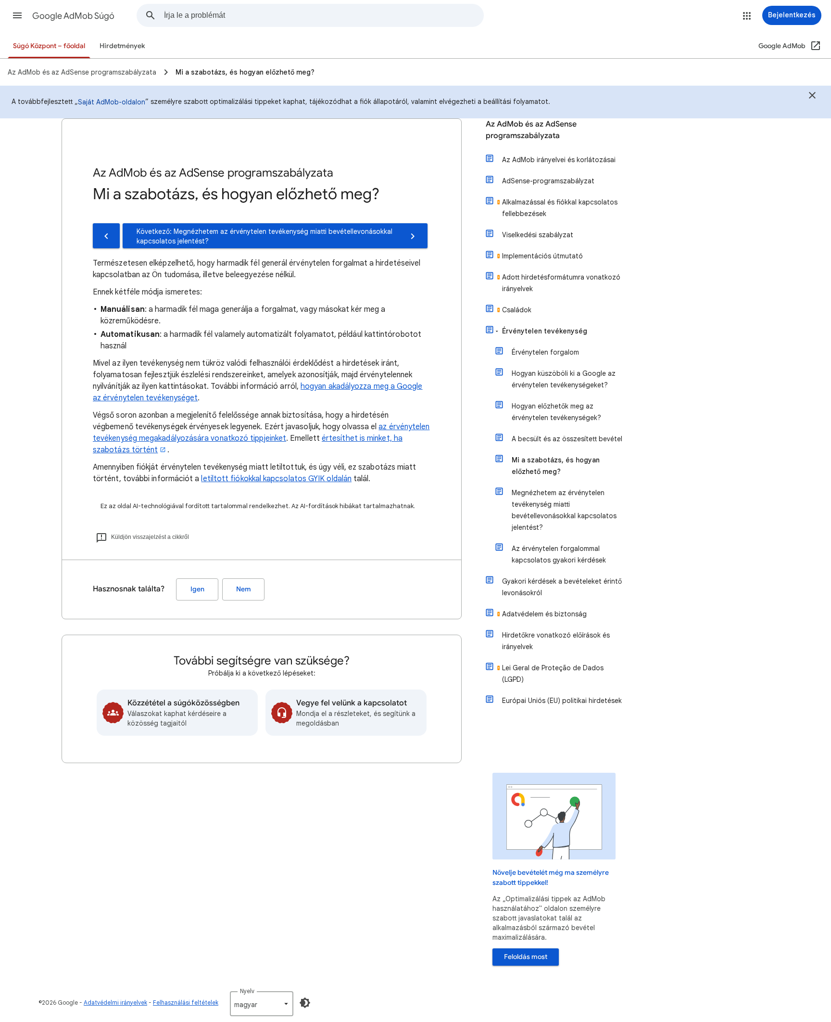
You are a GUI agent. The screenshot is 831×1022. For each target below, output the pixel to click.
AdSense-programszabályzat (548, 181)
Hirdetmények (122, 46)
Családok (516, 310)
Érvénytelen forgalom (545, 352)
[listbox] (261, 1003)
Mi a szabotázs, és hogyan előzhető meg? (556, 466)
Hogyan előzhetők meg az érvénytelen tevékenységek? (556, 412)
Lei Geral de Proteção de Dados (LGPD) (553, 674)
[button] (17, 15)
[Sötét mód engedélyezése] (304, 1002)
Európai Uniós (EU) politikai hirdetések (562, 700)
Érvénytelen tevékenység (544, 331)
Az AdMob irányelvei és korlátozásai (559, 159)
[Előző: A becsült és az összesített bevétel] (106, 235)
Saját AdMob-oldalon (111, 102)
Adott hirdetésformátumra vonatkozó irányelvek (561, 283)
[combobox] (323, 15)
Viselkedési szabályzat (537, 234)
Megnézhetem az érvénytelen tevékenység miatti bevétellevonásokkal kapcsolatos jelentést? (564, 510)
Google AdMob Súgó (73, 16)
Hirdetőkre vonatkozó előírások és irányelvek (556, 641)
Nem (243, 589)
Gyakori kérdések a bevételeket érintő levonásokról (562, 587)
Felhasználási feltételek (185, 1002)
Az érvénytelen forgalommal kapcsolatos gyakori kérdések (559, 554)
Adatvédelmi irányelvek (115, 1002)
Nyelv (247, 991)
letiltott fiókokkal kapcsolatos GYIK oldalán (276, 479)
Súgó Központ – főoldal (49, 46)
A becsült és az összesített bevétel (567, 438)
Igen (197, 589)
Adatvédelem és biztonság (544, 614)
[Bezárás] (812, 96)
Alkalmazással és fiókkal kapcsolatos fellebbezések (559, 208)
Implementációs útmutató (542, 256)
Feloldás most (525, 957)
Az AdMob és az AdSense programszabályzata (531, 130)
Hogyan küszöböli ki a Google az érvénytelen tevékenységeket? (564, 379)
